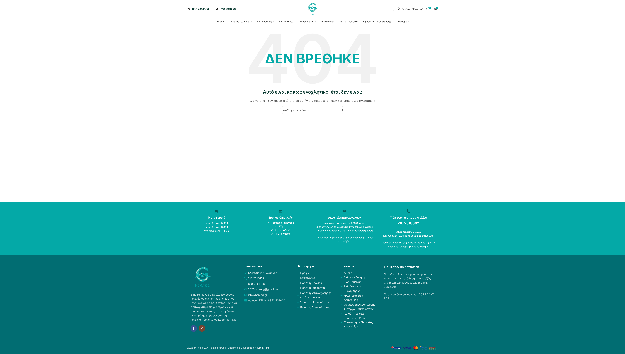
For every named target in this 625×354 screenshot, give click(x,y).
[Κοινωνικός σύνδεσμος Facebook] (194, 328)
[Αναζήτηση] (392, 9)
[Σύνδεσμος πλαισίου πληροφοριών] (198, 9)
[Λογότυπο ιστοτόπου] (312, 8)
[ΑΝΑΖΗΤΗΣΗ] (341, 110)
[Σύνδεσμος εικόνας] (203, 276)
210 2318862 (408, 223)
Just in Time (263, 347)
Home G (201, 347)
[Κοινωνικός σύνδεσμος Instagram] (202, 328)
